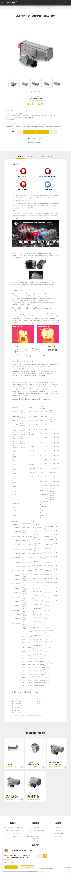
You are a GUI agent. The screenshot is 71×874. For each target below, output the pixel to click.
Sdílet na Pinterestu (41, 138)
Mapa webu (58, 836)
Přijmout (11, 867)
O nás (35, 833)
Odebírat (45, 856)
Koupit (36, 132)
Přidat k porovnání (51, 132)
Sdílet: (29, 138)
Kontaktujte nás (47, 157)
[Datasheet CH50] (23, 171)
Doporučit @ (55, 132)
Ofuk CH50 (9, 764)
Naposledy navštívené (58, 833)
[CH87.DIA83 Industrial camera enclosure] (35, 781)
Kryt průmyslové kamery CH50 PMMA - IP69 (55, 764)
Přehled (20, 157)
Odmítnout (27, 867)
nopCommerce (39, 871)
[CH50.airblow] (14, 748)
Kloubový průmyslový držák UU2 (33, 764)
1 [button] (31, 91)
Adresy (58, 830)
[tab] (20, 157)
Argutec (38, 96)
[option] (13, 84)
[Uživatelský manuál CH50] (47, 171)
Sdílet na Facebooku (38, 138)
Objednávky (57, 827)
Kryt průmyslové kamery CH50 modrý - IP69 (12, 797)
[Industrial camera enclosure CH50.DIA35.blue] (14, 781)
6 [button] (39, 91)
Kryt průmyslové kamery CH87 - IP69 (33, 796)
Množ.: (14, 132)
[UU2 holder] (35, 748)
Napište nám (35, 827)
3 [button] (34, 91)
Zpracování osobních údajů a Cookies (35, 837)
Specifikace (32, 157)
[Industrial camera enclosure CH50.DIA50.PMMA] (57, 748)
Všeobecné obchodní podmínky (35, 830)
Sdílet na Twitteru (34, 138)
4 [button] (36, 91)
